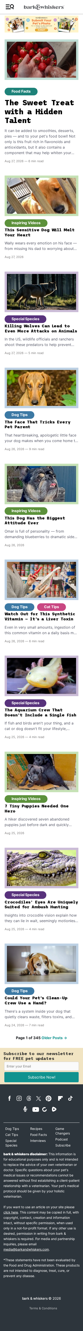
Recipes (36, 1129)
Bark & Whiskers (35, 1298)
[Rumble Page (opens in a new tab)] (56, 1109)
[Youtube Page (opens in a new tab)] (36, 1109)
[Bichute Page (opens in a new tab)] (46, 1109)
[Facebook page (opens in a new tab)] (11, 1098)
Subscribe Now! (41, 1077)
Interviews (38, 1141)
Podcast (61, 1139)
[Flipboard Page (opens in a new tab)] (62, 1098)
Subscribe (63, 1145)
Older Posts (54, 1037)
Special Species (25, 319)
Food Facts (21, 91)
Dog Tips (19, 414)
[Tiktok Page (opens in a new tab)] (72, 1098)
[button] (10, 7)
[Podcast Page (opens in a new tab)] (27, 1109)
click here (10, 1212)
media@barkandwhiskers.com (26, 1249)
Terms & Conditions (43, 1308)
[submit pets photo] (41, 24)
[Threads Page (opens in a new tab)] (30, 1098)
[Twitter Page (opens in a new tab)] (40, 1097)
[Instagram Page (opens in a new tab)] (21, 1098)
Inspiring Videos (26, 222)
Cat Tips (51, 606)
